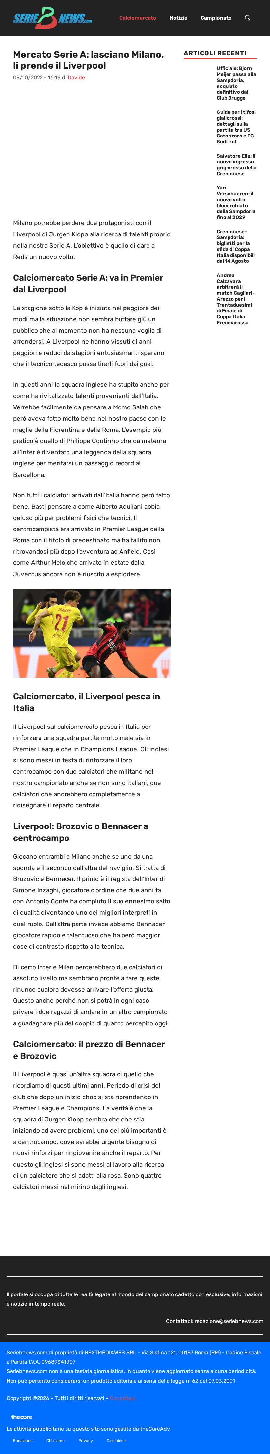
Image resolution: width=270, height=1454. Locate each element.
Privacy (85, 1440)
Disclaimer (116, 1440)
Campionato (216, 18)
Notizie (178, 18)
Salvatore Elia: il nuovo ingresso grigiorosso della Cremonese (236, 165)
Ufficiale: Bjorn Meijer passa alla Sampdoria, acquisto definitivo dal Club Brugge (236, 83)
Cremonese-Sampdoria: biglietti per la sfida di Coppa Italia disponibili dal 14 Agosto (236, 246)
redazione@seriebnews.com (229, 1321)
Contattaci (123, 1398)
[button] (247, 18)
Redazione (23, 1440)
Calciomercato (137, 18)
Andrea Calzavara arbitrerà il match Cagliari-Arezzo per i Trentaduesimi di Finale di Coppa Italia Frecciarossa (236, 299)
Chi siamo (55, 1440)
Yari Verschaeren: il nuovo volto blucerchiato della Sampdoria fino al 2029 (236, 202)
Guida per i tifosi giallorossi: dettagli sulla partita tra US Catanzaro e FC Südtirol (236, 127)
